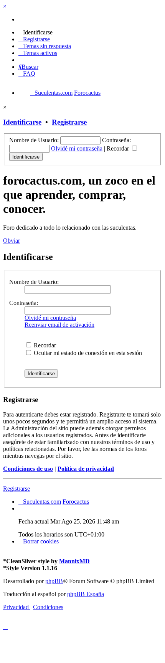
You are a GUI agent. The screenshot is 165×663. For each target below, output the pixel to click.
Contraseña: (23, 303)
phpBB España (85, 594)
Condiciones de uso (28, 468)
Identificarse (22, 122)
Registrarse (69, 122)
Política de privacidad (86, 468)
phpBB (54, 581)
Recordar (118, 148)
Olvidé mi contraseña (76, 148)
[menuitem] (35, 32)
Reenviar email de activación (59, 324)
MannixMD (74, 561)
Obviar (11, 240)
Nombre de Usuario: (34, 282)
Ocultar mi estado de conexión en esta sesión (87, 353)
